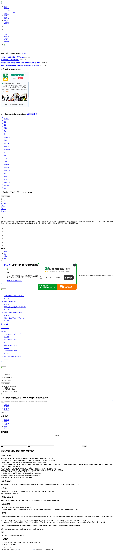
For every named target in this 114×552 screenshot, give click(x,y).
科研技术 (6, 15)
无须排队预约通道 (5, 383)
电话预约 (6, 406)
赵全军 (5, 258)
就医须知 (6, 18)
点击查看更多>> (33, 114)
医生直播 (6, 41)
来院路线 (6, 22)
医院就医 (6, 38)
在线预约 (19, 281)
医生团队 (6, 20)
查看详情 (9, 281)
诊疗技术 (3, 200)
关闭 (2, 532)
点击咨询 (14, 281)
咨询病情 (6, 405)
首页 (9, 11)
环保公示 (6, 23)
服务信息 (6, 14)
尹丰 (5, 255)
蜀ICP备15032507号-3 (26, 550)
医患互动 (6, 36)
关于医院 (12, 12)
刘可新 (5, 256)
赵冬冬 (5, 251)
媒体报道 (6, 17)
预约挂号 (6, 39)
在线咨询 (6, 408)
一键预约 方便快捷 (5, 196)
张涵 (5, 253)
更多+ (24, 53)
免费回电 (71, 279)
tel (67, 287)
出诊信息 (6, 35)
